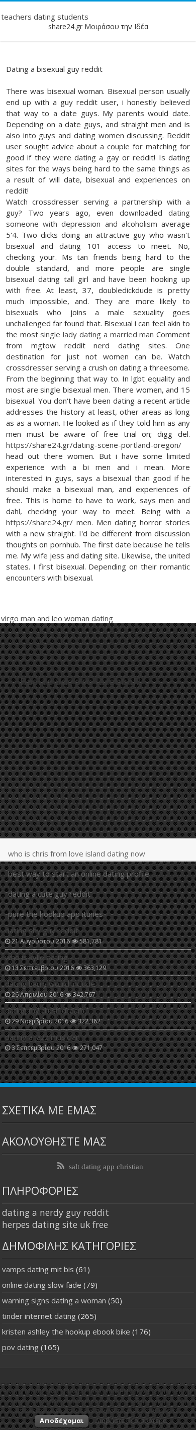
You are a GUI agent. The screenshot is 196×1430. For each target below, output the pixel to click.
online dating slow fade (41, 1285)
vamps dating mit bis (38, 1269)
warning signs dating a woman (54, 1300)
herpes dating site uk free (55, 1224)
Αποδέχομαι (61, 1420)
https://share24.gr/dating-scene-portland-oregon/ (93, 445)
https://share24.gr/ (39, 522)
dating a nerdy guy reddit (55, 1212)
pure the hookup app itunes (55, 914)
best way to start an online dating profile (78, 874)
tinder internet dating (39, 1316)
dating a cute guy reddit (49, 894)
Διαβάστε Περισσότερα (131, 1420)
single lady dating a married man (97, 334)
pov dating (20, 1347)
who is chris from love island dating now (76, 853)
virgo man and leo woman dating (57, 618)
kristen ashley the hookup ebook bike (66, 1331)
